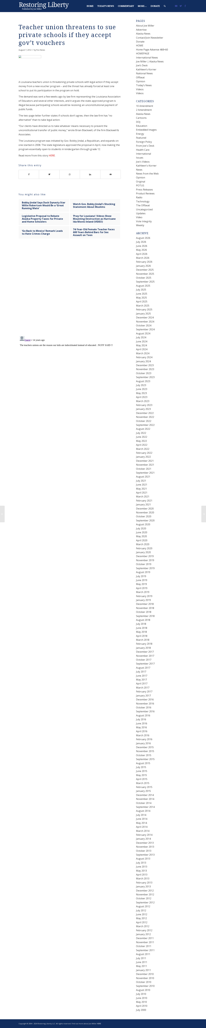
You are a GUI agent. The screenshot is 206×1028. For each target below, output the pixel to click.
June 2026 (141, 246)
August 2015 (143, 763)
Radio (139, 197)
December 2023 (145, 365)
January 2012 (143, 934)
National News (144, 73)
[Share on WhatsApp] (70, 174)
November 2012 (145, 894)
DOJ (138, 122)
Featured (141, 137)
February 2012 (144, 930)
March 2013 (142, 878)
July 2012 (141, 910)
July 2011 (141, 958)
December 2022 (145, 413)
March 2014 (142, 831)
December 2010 (145, 974)
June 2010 (141, 998)
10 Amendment (144, 106)
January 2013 (143, 886)
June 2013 (141, 866)
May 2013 (141, 870)
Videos (140, 89)
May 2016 (141, 727)
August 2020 (143, 524)
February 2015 (144, 787)
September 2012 (145, 902)
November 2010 (145, 978)
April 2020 (141, 540)
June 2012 (141, 914)
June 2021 (141, 484)
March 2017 (142, 687)
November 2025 (145, 273)
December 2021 (145, 460)
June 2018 (141, 628)
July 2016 (141, 719)
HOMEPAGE (142, 53)
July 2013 (141, 862)
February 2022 (144, 452)
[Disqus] (73, 290)
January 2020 (143, 552)
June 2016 (141, 723)
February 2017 (144, 691)
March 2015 (142, 783)
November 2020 (145, 512)
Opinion (140, 81)
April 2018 (141, 636)
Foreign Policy (144, 141)
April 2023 (141, 397)
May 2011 (141, 966)
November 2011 (145, 942)
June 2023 (141, 389)
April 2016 (141, 731)
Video (139, 217)
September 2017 (145, 663)
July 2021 (141, 480)
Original (140, 181)
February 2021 (144, 500)
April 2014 (141, 826)
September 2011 (145, 950)
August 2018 (143, 620)
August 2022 (143, 429)
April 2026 (141, 254)
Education (141, 125)
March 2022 (142, 449)
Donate (140, 41)
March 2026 (142, 257)
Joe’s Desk (142, 65)
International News (147, 57)
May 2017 (141, 679)
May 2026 (141, 249)
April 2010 (141, 1006)
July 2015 (141, 767)
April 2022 (141, 444)
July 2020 (141, 528)
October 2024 (143, 325)
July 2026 (141, 242)
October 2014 (143, 803)
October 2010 (143, 982)
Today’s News (144, 85)
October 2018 (143, 612)
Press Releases (144, 189)
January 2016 (143, 743)
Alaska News (143, 33)
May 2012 (141, 918)
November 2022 (145, 417)
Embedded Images (146, 129)
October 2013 (143, 850)
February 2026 (144, 261)
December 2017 (145, 651)
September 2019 (145, 568)
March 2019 (142, 592)
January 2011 (143, 970)
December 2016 (145, 699)
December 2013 (145, 842)
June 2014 (141, 819)
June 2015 (141, 771)
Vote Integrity (144, 221)
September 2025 (145, 281)
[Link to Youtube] (176, 6)
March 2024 (142, 353)
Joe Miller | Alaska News (150, 61)
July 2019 (141, 576)
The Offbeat (143, 205)
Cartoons (141, 117)
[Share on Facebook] (29, 174)
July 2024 (141, 337)
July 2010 (141, 994)
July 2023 (141, 385)
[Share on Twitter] (49, 174)
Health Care (142, 149)
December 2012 (145, 890)
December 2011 (145, 938)
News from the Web (147, 173)
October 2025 (143, 277)
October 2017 (143, 659)
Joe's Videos (143, 161)
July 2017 (141, 671)
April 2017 (141, 683)
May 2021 (141, 488)
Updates (141, 213)
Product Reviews (145, 193)
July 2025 (141, 289)
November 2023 (145, 369)
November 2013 (145, 846)
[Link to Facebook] (185, 6)
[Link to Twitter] (180, 6)
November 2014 (145, 799)
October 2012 (143, 898)
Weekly (140, 225)
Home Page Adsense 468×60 (152, 49)
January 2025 (143, 313)
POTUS (140, 185)
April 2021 (141, 492)
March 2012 (142, 926)
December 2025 (145, 269)
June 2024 (141, 341)
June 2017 (141, 675)
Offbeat (140, 77)
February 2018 (144, 643)
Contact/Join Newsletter (149, 37)
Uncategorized (144, 209)
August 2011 (143, 954)
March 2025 (142, 305)
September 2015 (145, 759)
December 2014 (145, 795)
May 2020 (141, 536)
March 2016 (142, 735)
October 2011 (143, 946)
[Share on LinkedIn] (90, 174)
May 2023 (141, 393)
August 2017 (143, 667)
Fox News (40, 50)
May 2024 (141, 345)
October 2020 (143, 516)
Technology (142, 201)
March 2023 (142, 401)
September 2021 (145, 472)
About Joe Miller (145, 25)
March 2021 (142, 496)
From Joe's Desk (145, 145)
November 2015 (145, 751)
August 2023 (143, 381)
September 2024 (145, 329)
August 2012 (143, 906)
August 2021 (143, 476)
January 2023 (143, 409)
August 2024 (143, 333)
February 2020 (144, 548)
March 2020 (142, 544)
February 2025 (144, 309)
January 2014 (143, 838)
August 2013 (143, 858)
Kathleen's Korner (146, 165)
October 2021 (143, 468)
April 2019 (141, 588)
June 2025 (141, 293)
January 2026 (143, 265)
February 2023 (144, 405)
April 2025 (141, 301)
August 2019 (143, 572)
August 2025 (143, 285)
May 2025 (141, 297)
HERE (52, 155)
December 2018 (145, 604)
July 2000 (141, 1010)
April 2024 (141, 349)
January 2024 (143, 361)
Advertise (141, 29)
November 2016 (145, 703)
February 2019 (144, 596)
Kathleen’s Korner (146, 69)
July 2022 (141, 433)
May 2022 (141, 441)
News (139, 169)
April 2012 (141, 922)
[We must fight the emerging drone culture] (2, 514)
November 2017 (145, 655)
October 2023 (143, 373)
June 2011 (141, 962)
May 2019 (141, 584)
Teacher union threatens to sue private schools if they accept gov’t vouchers (67, 35)
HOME (139, 45)
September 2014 (145, 807)
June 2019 (141, 580)
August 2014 (143, 811)
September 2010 (145, 986)
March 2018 (142, 639)
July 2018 (141, 624)
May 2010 (141, 1002)
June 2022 (141, 437)
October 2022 (143, 421)
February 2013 (144, 882)
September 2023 (145, 377)
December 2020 (145, 508)
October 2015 (143, 755)
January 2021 (143, 504)
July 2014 (141, 815)
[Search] (165, 6)
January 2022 (143, 456)
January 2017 (143, 695)
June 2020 (141, 532)
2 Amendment (144, 110)
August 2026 (143, 238)
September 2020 (145, 520)
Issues (139, 157)
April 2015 (141, 779)
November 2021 (145, 464)
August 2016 (143, 715)
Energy (140, 133)
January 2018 (143, 647)
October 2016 (143, 707)
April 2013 (141, 874)
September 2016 (145, 711)
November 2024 (145, 321)
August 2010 (143, 990)
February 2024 (144, 357)
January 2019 (143, 600)
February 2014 (144, 834)
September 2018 (145, 616)
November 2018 (145, 608)
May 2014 (141, 823)
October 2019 (143, 564)
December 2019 (145, 556)
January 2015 (143, 791)
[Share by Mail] (111, 174)
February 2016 (144, 739)
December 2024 (145, 317)
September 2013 (145, 854)
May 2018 (141, 631)
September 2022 (145, 425)
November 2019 (145, 560)
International (143, 153)
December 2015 (145, 747)
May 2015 (141, 775)
